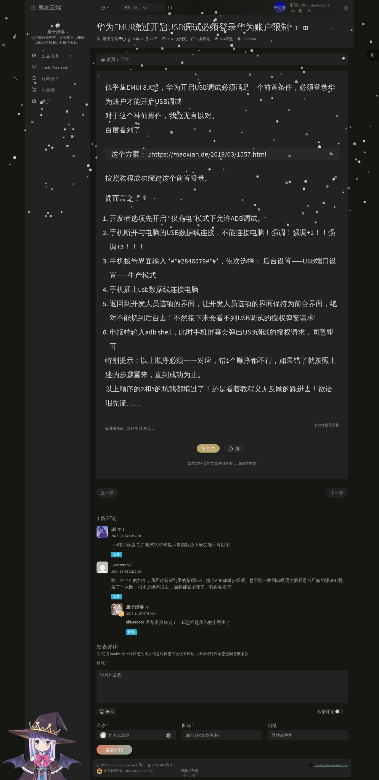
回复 (116, 554)
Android (249, 38)
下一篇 (337, 493)
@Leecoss (135, 622)
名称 (102, 725)
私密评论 (326, 711)
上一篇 (107, 493)
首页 (111, 59)
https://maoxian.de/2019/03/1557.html (208, 154)
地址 (272, 725)
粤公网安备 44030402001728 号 (128, 770)
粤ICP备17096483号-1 (155, 765)
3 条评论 (203, 38)
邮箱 (188, 725)
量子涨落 (110, 38)
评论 (102, 662)
